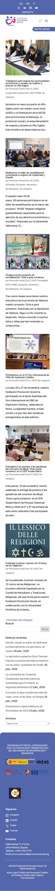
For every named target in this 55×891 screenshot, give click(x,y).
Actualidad (10, 184)
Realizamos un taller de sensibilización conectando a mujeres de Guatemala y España (25, 175)
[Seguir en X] (18, 8)
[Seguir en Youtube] (36, 8)
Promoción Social (17, 88)
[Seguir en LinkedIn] (24, 8)
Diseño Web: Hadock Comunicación (32, 876)
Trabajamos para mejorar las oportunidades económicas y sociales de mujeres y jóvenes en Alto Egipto (27, 83)
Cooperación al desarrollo (17, 93)
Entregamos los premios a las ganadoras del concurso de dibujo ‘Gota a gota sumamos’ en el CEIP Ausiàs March (26, 469)
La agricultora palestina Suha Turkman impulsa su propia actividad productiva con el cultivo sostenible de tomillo (27, 660)
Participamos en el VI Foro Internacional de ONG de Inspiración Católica (27, 376)
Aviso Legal (12, 872)
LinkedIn (14, 820)
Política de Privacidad (29, 872)
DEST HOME (35, 93)
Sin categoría (26, 189)
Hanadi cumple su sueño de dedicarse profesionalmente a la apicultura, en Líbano (26, 646)
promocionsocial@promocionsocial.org (30, 854)
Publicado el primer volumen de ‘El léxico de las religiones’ (26, 564)
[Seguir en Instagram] (30, 8)
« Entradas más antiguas (19, 620)
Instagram (14, 814)
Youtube (14, 830)
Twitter (13, 825)
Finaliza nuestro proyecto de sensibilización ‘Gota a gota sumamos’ (25, 276)
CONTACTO (27, 12)
